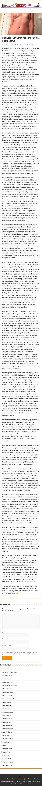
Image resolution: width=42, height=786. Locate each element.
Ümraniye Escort (8, 762)
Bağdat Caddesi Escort (10, 685)
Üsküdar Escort (8, 765)
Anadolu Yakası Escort (10, 672)
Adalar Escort (7, 669)
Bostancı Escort (8, 692)
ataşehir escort (10, 781)
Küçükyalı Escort (8, 732)
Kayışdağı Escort (8, 725)
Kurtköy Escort (7, 735)
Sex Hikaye (20, 45)
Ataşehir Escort (7, 675)
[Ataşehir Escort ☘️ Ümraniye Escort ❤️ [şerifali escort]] (21, 5)
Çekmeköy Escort (8, 699)
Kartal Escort (7, 722)
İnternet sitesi (6, 645)
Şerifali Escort (7, 749)
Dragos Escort (7, 702)
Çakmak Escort (7, 695)
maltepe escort (18, 783)
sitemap (21, 777)
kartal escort (32, 781)
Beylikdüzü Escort (8, 689)
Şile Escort (6, 755)
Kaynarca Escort (8, 729)
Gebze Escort (7, 709)
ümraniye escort (21, 781)
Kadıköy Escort (7, 719)
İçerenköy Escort (8, 715)
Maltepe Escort (7, 739)
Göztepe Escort (8, 712)
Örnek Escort (7, 742)
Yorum (4, 613)
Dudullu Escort (7, 705)
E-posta (5, 639)
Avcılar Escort (7, 679)
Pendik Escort (7, 745)
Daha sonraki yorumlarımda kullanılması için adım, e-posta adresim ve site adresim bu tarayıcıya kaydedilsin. (19, 653)
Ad (3, 632)
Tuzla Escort (7, 758)
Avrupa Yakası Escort (9, 682)
